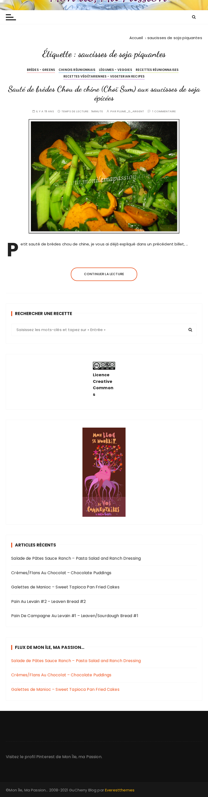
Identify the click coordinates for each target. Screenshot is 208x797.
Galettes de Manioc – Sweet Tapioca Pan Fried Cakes (65, 587)
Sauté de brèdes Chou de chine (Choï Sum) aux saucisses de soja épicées (104, 93)
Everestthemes (119, 790)
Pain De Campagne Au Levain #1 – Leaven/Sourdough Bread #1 (74, 616)
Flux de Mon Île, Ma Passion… (49, 647)
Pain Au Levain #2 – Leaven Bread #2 (48, 601)
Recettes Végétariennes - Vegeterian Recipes (104, 76)
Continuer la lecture (104, 274)
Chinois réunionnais (77, 70)
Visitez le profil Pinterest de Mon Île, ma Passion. (54, 757)
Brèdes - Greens (41, 70)
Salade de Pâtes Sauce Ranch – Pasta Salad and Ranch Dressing (76, 558)
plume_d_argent (130, 111)
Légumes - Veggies (115, 70)
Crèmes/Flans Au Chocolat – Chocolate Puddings (61, 573)
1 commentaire (164, 111)
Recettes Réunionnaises (157, 70)
